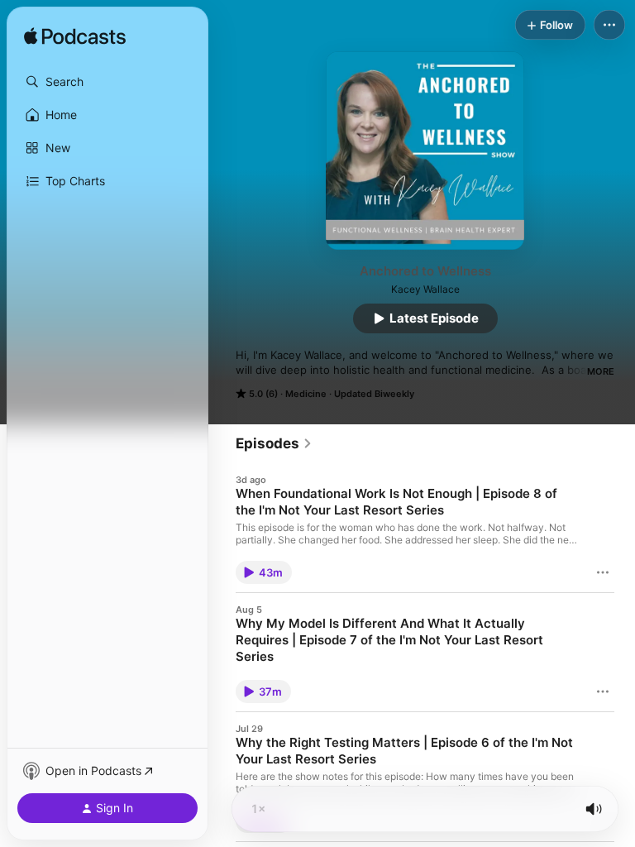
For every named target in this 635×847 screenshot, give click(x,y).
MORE (600, 371)
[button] (107, 82)
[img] (75, 37)
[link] (274, 443)
